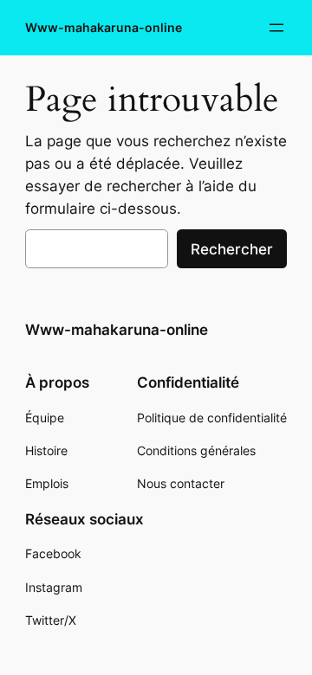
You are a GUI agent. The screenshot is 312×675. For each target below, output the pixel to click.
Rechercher (232, 249)
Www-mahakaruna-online (103, 27)
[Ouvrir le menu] (276, 27)
